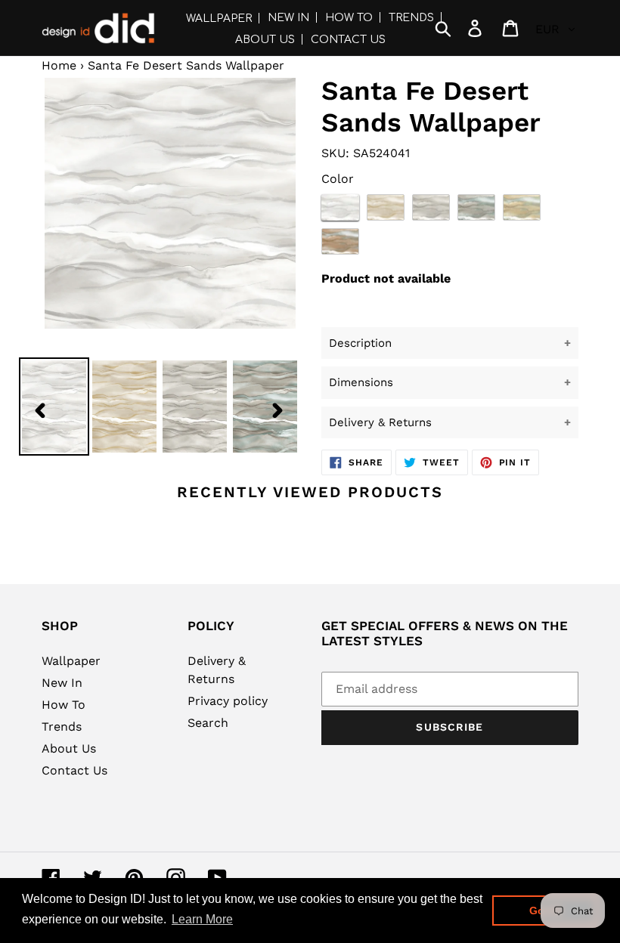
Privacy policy (228, 701)
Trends (62, 726)
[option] (124, 409)
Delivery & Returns (380, 422)
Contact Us (74, 770)
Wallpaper (71, 661)
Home (59, 65)
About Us (69, 748)
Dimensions (361, 382)
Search (208, 723)
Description (360, 343)
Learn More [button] (202, 919)
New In (62, 683)
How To (63, 704)
